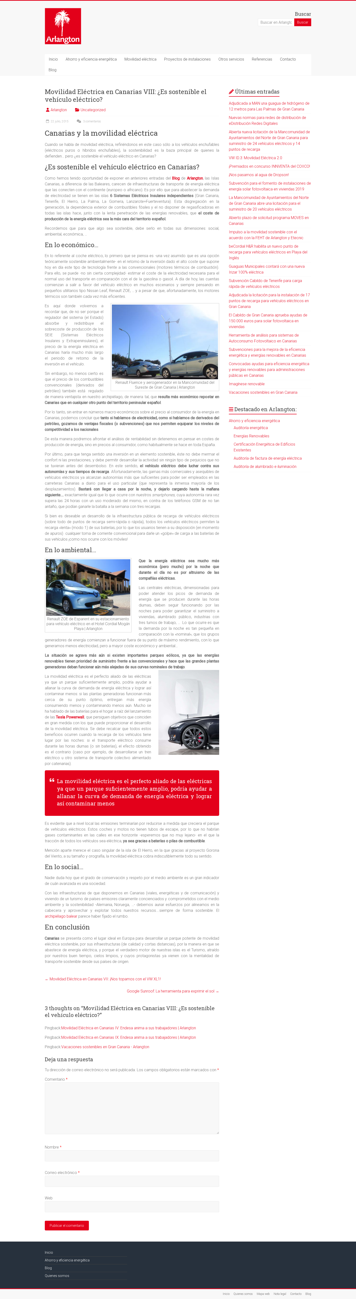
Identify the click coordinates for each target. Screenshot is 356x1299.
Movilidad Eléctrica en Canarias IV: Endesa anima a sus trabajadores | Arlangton (128, 1028)
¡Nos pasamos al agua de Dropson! (259, 175)
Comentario (56, 1079)
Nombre (53, 1147)
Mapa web (263, 1294)
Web (49, 1198)
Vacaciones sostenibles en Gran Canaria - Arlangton (105, 1047)
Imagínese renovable (247, 384)
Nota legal (280, 1294)
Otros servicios (231, 59)
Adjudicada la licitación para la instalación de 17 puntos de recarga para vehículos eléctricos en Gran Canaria (269, 301)
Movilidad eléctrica (140, 59)
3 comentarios (91, 121)
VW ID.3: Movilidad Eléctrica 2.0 (255, 158)
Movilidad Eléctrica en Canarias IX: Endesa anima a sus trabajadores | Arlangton (128, 1037)
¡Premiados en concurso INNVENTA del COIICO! (269, 166)
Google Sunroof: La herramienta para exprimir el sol (173, 991)
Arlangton (59, 110)
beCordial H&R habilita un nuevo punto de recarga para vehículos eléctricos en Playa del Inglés (268, 252)
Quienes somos (57, 1276)
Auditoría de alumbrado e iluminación (265, 466)
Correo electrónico (62, 1172)
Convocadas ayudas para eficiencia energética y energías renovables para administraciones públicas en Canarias (269, 370)
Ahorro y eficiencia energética (91, 59)
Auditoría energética (251, 427)
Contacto (288, 59)
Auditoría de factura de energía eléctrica (268, 458)
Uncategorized (93, 110)
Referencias (262, 59)
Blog (52, 70)
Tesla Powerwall (70, 717)
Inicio (53, 59)
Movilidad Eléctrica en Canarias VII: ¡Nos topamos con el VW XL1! (103, 979)
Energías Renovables (251, 436)
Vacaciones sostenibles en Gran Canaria (263, 392)
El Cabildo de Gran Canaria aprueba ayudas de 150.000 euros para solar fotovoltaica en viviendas (268, 321)
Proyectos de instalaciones (187, 59)
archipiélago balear (61, 916)
